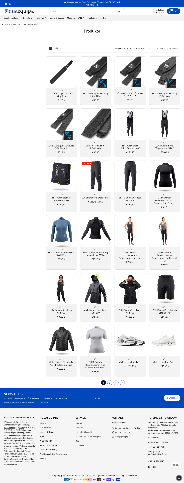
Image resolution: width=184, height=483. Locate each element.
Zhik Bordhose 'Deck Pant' (95, 197)
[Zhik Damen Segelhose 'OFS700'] (61, 288)
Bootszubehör (9, 427)
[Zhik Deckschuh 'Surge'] (164, 340)
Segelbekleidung (11, 18)
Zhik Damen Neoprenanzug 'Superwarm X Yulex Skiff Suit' (164, 256)
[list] (56, 49)
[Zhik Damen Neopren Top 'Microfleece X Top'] (95, 231)
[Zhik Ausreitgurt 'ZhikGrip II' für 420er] (95, 72)
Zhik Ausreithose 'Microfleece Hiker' (130, 147)
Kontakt (79, 423)
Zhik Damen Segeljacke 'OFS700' (130, 311)
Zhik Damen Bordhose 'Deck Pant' (130, 199)
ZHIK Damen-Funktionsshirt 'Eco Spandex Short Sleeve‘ (95, 365)
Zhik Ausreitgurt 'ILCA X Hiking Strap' (61, 95)
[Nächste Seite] (122, 382)
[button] (118, 11)
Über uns (79, 428)
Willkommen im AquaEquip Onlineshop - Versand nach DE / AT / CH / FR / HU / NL (92, 3)
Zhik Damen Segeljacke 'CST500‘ (95, 311)
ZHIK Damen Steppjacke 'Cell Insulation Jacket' (61, 363)
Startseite (6, 24)
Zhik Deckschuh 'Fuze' (130, 362)
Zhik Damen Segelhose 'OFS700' (61, 311)
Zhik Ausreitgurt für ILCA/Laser (95, 147)
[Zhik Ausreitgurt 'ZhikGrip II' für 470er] (130, 72)
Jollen (21, 427)
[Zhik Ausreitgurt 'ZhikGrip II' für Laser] (164, 72)
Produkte (16, 24)
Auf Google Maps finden (157, 454)
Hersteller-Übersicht (84, 432)
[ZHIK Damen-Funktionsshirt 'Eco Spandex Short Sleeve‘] (95, 340)
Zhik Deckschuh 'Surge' (164, 362)
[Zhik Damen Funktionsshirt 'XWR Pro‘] (61, 231)
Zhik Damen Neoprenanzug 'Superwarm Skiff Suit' (130, 255)
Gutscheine (80, 445)
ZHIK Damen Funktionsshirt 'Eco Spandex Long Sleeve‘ (164, 200)
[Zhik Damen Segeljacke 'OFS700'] (130, 288)
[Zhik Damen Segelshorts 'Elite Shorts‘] (164, 288)
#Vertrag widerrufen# (48, 445)
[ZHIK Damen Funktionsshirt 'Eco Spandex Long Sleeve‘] (164, 176)
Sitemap (43, 458)
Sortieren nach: (121, 49)
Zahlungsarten (45, 428)
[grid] (50, 49)
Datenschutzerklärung (48, 450)
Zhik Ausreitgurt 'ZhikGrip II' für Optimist (61, 147)
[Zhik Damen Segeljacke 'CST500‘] (95, 288)
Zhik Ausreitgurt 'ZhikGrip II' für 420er (95, 95)
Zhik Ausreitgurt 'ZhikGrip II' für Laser (164, 95)
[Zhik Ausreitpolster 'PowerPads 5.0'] (61, 176)
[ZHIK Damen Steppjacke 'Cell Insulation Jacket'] (61, 340)
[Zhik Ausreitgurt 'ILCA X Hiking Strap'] (61, 72)
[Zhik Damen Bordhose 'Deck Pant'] (130, 176)
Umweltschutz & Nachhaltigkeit (88, 436)
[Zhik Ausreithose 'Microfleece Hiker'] (130, 124)
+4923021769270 (122, 432)
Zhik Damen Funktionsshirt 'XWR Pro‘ (61, 254)
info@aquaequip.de (123, 437)
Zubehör (41, 18)
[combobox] (86, 11)
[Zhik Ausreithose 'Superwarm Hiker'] (164, 124)
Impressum (44, 423)
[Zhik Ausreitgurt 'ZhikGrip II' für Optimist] (61, 124)
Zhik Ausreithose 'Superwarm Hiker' (164, 147)
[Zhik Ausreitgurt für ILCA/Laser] (95, 124)
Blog (77, 441)
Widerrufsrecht (46, 441)
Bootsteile (27, 18)
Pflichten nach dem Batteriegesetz (53, 454)
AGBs (42, 436)
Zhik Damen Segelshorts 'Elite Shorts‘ (164, 311)
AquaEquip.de (59, 475)
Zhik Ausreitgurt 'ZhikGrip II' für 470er (130, 94)
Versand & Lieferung (48, 432)
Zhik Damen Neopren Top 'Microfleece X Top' (96, 254)
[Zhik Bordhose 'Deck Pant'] (95, 176)
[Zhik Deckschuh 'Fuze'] (130, 340)
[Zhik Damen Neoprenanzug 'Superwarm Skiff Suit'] (130, 231)
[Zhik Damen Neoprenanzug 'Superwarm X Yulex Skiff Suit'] (164, 231)
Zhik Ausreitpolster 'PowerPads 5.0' (61, 199)
